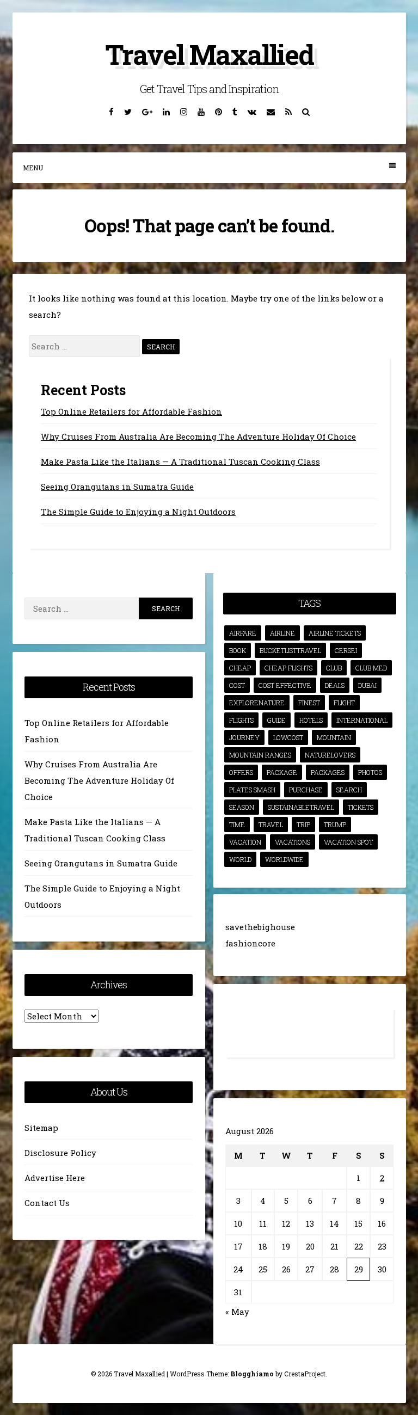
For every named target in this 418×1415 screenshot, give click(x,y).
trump (335, 824)
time (237, 824)
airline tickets (335, 633)
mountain (334, 737)
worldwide (284, 859)
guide (276, 720)
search (349, 789)
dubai (367, 685)
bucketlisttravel (290, 650)
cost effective (285, 685)
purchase (306, 789)
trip (303, 824)
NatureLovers (330, 754)
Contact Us (47, 1202)
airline (282, 633)
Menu (33, 167)
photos (370, 772)
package (282, 772)
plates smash (252, 789)
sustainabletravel (301, 807)
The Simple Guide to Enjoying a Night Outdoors (138, 511)
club (334, 667)
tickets (360, 807)
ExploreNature (257, 702)
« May (237, 1311)
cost (237, 685)
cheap (240, 667)
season (241, 807)
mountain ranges (260, 754)
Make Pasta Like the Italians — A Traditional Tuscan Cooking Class (180, 461)
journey (244, 737)
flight (344, 702)
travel (271, 824)
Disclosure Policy (60, 1152)
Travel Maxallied (209, 54)
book (237, 650)
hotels (311, 720)
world (240, 859)
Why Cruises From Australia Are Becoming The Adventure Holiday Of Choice (198, 436)
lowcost (288, 737)
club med (371, 667)
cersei (346, 650)
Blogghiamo (252, 1373)
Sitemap (41, 1127)
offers (241, 772)
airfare (242, 633)
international (362, 720)
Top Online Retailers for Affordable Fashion (131, 411)
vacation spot (348, 842)
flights (241, 720)
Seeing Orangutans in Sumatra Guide (117, 486)
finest (309, 702)
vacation (245, 842)
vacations (292, 842)
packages (328, 772)
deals (335, 685)
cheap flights (288, 667)
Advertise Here (54, 1177)
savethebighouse (260, 926)
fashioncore (250, 943)
